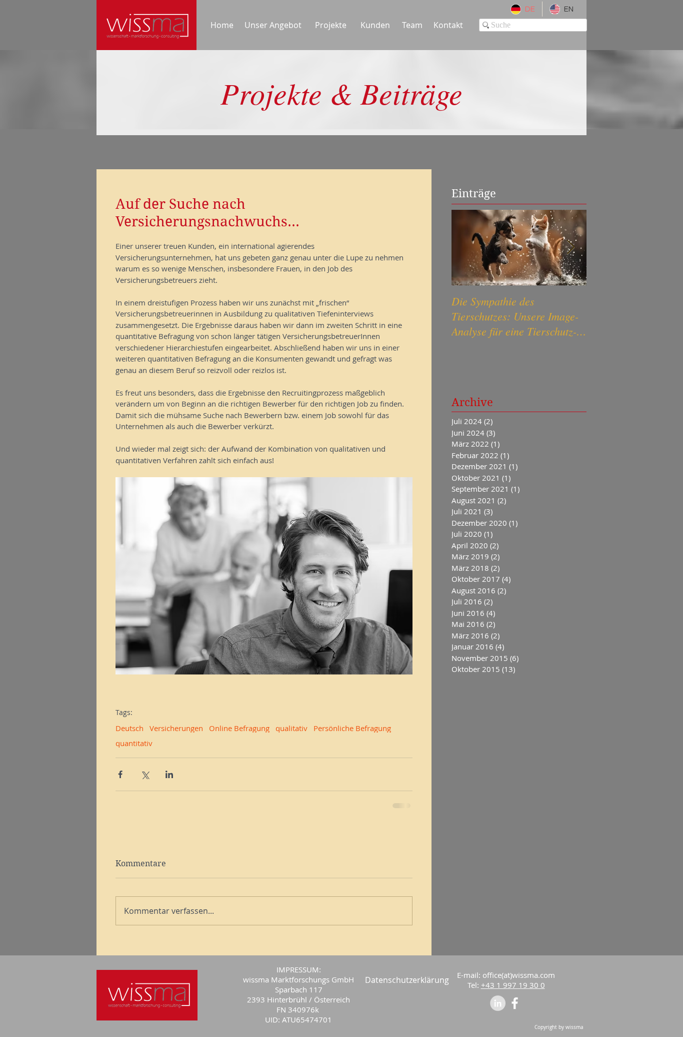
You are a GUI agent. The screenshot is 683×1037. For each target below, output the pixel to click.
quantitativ (134, 743)
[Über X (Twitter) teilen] (145, 774)
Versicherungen (176, 728)
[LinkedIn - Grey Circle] (498, 1002)
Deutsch (130, 728)
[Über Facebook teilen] (120, 774)
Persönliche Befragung (352, 728)
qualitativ (292, 728)
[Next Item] (570, 247)
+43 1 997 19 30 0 (513, 984)
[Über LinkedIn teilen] (169, 774)
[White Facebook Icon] (514, 1002)
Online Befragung (239, 728)
